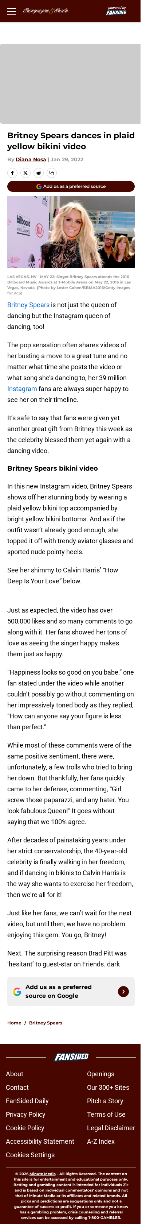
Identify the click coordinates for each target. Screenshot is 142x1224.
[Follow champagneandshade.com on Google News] (123, 991)
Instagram (22, 389)
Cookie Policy (25, 1128)
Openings (100, 1074)
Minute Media (42, 1173)
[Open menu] (11, 11)
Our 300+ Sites (108, 1087)
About (14, 1074)
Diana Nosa (31, 159)
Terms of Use (106, 1114)
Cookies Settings (30, 1155)
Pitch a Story (105, 1101)
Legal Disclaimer (111, 1128)
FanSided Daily (27, 1101)
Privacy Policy (26, 1114)
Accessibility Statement (40, 1141)
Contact (17, 1087)
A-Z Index (101, 1141)
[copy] (52, 173)
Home (14, 1023)
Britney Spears (28, 305)
